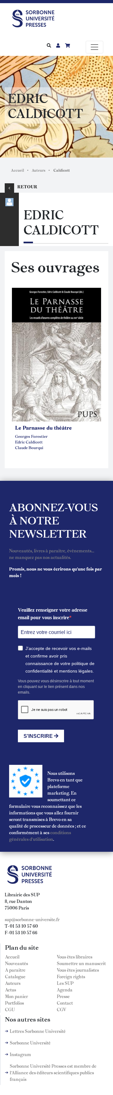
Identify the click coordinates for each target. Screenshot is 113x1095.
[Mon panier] (67, 45)
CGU (10, 1009)
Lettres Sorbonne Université (38, 1031)
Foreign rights (71, 976)
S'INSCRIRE (39, 736)
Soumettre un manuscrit (81, 963)
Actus (10, 989)
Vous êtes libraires (74, 956)
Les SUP (65, 983)
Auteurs (39, 170)
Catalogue (15, 976)
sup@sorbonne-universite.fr (32, 919)
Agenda (65, 989)
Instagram (20, 1054)
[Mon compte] (58, 45)
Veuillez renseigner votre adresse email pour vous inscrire (52, 613)
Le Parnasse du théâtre (43, 427)
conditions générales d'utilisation (40, 835)
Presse (63, 996)
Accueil (17, 170)
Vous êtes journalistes (78, 970)
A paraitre (15, 970)
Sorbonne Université (30, 1042)
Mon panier (16, 996)
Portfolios (14, 1003)
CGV (61, 1009)
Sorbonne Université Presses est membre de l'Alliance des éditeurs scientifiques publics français (53, 1072)
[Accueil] (36, 17)
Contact (65, 1003)
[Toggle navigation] (94, 47)
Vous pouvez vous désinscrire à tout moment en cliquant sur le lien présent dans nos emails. (56, 687)
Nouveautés (16, 963)
